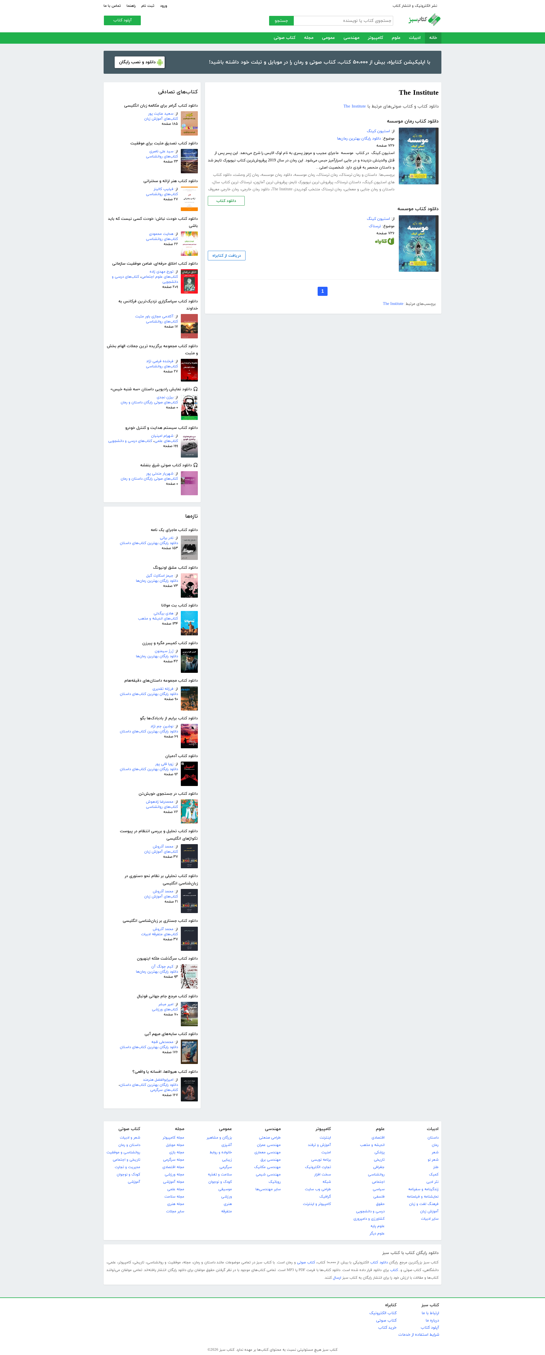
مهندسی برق (271, 1159)
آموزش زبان (429, 1211)
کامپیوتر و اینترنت (317, 1204)
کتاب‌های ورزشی (165, 1009)
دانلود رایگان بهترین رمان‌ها (157, 580)
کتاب (394, 1270)
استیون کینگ (378, 131)
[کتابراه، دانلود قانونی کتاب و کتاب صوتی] (385, 242)
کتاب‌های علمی (166, 441)
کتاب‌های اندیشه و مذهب (158, 618)
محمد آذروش (163, 846)
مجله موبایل (175, 1145)
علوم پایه (377, 1226)
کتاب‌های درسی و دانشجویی (130, 441)
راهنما (131, 6)
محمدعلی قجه (162, 1042)
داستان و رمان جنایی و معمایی (369, 189)
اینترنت (325, 1137)
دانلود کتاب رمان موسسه (413, 121)
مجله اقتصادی (173, 1167)
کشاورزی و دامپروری (369, 1218)
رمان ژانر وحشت (246, 175)
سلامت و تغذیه (220, 1174)
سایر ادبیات (430, 1218)
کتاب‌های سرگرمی (164, 1090)
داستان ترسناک (348, 182)
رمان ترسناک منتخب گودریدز (318, 189)
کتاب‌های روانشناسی (162, 156)
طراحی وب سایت (318, 1189)
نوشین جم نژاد (161, 726)
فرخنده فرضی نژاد (159, 361)
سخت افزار (322, 1174)
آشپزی (226, 1145)
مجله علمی (175, 1189)
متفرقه (226, 1211)
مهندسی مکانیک (267, 1167)
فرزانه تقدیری (162, 689)
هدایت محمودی (161, 234)
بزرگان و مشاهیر (219, 1137)
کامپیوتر (375, 38)
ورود (163, 6)
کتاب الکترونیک (383, 1313)
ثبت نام (147, 6)
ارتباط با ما (430, 1313)
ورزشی (226, 1196)
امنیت (326, 1152)
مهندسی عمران (269, 1145)
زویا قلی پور (164, 764)
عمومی (328, 38)
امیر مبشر (165, 1004)
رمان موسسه (304, 175)
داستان (433, 1137)
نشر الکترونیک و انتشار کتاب (415, 6)
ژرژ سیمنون (164, 651)
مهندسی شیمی (268, 1174)
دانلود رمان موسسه (276, 175)
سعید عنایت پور (160, 113)
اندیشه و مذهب (372, 1145)
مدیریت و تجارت (127, 1167)
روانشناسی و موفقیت (123, 1152)
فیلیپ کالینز (163, 189)
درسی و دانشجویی (370, 1211)
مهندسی (351, 38)
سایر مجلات (175, 1211)
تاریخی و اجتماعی (126, 1159)
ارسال (337, 1277)
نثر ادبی (432, 1182)
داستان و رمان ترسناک (358, 175)
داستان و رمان (129, 1145)
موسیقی (225, 1189)
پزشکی (379, 1152)
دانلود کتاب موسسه (418, 209)
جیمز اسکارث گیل (159, 575)
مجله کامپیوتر (173, 1137)
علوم (396, 38)
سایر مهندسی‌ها (268, 1189)
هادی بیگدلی (163, 613)
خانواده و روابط (220, 1152)
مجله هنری (175, 1204)
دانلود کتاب (226, 201)
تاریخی (379, 1159)
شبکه (326, 1182)
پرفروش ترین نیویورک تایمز (311, 182)
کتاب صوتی (284, 38)
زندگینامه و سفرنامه (423, 1189)
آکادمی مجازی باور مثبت (154, 316)
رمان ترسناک (327, 175)
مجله (308, 38)
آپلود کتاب (122, 20)
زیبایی (227, 1159)
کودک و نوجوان (220, 1182)
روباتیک (275, 1182)
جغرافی (379, 1167)
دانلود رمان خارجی (255, 189)
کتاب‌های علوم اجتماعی (159, 276)
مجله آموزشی (173, 1182)
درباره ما (432, 1320)
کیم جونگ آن (162, 966)
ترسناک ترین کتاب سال (232, 182)
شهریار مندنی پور (159, 473)
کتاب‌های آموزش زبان (161, 118)
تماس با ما (112, 6)
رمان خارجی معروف (223, 189)
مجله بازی (176, 1152)
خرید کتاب (387, 1327)
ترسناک (375, 226)
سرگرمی (225, 1167)
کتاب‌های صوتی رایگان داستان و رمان (149, 402)
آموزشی (134, 1182)
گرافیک (325, 1196)
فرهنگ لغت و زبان (424, 1204)
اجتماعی (378, 1182)
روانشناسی (376, 1174)
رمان (435, 1145)
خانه (433, 38)
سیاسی (379, 1189)
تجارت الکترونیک (318, 1167)
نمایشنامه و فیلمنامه (423, 1196)
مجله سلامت (174, 1196)
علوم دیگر (377, 1233)
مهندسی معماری (267, 1152)
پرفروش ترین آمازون (270, 182)
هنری (228, 1204)
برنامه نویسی (321, 1159)
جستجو (281, 21)
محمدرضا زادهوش (159, 801)
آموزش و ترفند (319, 1145)
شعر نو (433, 1159)
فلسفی (379, 1196)
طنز (436, 1167)
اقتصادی (378, 1137)
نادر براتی (166, 538)
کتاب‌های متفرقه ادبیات (159, 934)
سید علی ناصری (161, 151)
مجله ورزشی (174, 1174)
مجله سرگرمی (173, 1159)
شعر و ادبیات (130, 1137)
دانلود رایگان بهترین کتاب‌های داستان (149, 543)
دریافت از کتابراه (226, 255)
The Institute (354, 106)
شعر (435, 1152)
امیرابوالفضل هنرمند (158, 1079)
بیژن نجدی (165, 397)
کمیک (434, 1174)
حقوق (380, 1204)
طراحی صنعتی (270, 1137)
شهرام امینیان (162, 436)
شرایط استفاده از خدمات (418, 1334)
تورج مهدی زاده (161, 271)
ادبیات (415, 38)
